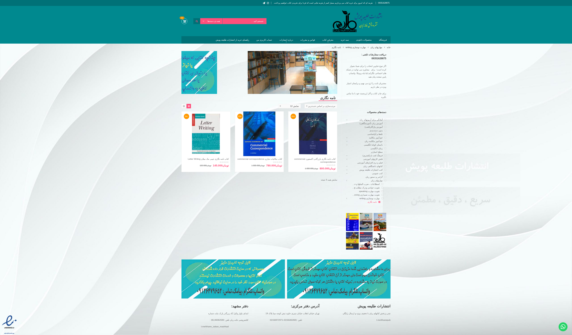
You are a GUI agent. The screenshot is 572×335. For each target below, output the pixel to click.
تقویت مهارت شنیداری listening (366, 195)
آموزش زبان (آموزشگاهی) (371, 123)
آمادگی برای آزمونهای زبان (371, 120)
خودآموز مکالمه (376, 137)
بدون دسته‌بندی (376, 130)
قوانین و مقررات (307, 40)
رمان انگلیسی (376, 148)
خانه (389, 47)
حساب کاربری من (264, 40)
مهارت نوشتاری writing (356, 47)
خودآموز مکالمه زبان (374, 141)
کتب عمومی (377, 173)
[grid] (188, 106)
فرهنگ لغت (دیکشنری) (373, 155)
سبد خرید (345, 40)
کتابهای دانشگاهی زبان (373, 166)
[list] (183, 106)
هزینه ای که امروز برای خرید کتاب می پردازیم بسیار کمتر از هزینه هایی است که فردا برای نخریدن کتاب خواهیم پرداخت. (323, 3)
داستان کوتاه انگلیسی (373, 145)
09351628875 (384, 3)
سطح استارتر (377, 152)
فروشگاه (383, 40)
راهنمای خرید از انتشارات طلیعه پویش (232, 40)
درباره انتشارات (286, 40)
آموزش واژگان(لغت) (374, 127)
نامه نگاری (372, 202)
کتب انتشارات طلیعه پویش (371, 170)
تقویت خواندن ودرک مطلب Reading (366, 187)
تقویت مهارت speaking (369, 191)
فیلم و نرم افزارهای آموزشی (370, 162)
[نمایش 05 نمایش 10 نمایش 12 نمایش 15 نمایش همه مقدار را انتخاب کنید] (289, 106)
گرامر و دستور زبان (374, 177)
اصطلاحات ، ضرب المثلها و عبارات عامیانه (366, 184)
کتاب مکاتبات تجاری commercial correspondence (259, 159)
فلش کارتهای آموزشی (373, 159)
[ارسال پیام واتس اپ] (563, 326)
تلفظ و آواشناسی (375, 134)
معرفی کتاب (327, 40)
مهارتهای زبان (376, 47)
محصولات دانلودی (364, 40)
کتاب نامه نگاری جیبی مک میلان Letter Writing (208, 159)
